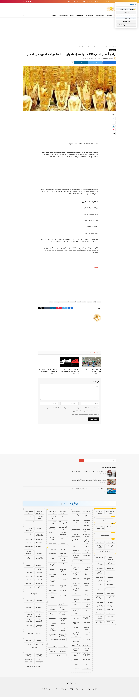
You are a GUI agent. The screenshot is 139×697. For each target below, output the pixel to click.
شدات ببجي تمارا (76, 568)
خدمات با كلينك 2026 (52, 528)
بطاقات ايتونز (76, 645)
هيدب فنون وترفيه (76, 556)
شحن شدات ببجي (86, 633)
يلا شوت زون (39, 644)
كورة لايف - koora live (39, 615)
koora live (29, 539)
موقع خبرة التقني (110, 585)
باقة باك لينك (110, 526)
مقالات (68, 1)
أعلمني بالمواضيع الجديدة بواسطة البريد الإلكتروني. (84, 414)
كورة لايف (39, 569)
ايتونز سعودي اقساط (86, 584)
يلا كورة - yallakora (28, 552)
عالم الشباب (105, 520)
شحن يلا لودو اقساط (76, 584)
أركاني (110, 613)
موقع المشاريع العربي (86, 541)
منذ (55, 301)
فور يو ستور (76, 604)
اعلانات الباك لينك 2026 (86, 535)
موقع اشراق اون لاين (99, 546)
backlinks (86, 525)
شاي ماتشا (87, 668)
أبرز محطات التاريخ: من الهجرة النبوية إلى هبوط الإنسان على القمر (70, 370)
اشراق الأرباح (99, 622)
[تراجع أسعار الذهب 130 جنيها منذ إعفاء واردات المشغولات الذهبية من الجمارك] (69, 88)
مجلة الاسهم (110, 572)
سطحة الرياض (63, 604)
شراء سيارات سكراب (52, 624)
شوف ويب (99, 568)
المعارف (110, 602)
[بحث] (23, 15)
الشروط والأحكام (64, 689)
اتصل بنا (44, 689)
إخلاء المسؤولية (74, 689)
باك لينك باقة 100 (63, 522)
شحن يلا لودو (86, 639)
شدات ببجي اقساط (86, 568)
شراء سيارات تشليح (63, 629)
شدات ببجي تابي (76, 573)
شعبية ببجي (86, 645)
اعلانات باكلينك (52, 543)
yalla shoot (52, 549)
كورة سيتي (52, 646)
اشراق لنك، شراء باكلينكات (86, 521)
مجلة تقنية (76, 546)
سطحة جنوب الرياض (63, 619)
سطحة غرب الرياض (52, 613)
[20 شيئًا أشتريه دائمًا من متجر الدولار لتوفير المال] (91, 362)
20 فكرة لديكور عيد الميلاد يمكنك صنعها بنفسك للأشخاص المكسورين (88, 480)
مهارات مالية (97, 1)
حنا (86, 664)
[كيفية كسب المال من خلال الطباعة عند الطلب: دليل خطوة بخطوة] (47, 362)
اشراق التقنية (99, 557)
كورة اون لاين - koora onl (39, 552)
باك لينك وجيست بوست (76, 535)
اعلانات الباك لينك (76, 521)
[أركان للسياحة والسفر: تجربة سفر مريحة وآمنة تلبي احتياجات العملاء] (111, 473)
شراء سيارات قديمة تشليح (58, 639)
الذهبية (79, 301)
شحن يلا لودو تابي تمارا (76, 617)
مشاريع (63, 538)
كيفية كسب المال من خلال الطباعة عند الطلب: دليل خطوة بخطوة (47, 370)
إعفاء (94, 301)
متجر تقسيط (76, 594)
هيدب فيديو (100, 602)
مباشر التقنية (99, 613)
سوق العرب (63, 516)
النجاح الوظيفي (76, 1)
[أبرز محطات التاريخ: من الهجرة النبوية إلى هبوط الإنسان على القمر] (69, 362)
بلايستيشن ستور (86, 649)
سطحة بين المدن (63, 608)
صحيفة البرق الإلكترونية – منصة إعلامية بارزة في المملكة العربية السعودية (87, 488)
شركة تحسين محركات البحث (100, 527)
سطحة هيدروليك (52, 608)
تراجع (67, 301)
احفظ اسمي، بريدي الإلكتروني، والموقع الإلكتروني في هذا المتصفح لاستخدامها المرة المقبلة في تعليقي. (72, 407)
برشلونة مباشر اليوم (29, 512)
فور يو (76, 627)
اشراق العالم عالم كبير (86, 530)
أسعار (99, 301)
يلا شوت (63, 549)
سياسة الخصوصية (53, 689)
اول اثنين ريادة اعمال (110, 512)
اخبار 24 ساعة (86, 555)
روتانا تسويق (110, 593)
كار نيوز (100, 580)
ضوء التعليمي (110, 542)
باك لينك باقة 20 (52, 517)
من (59, 301)
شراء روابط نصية (87, 515)
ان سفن (110, 563)
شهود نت (99, 609)
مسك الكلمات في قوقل (110, 558)
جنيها (63, 301)
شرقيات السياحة (99, 617)
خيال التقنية (110, 568)
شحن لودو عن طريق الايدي (76, 640)
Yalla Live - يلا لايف (29, 547)
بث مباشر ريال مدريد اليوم (52, 650)
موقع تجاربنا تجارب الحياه (63, 533)
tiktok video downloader (28, 660)
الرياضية (63, 543)
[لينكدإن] (114, 125)
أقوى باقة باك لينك (63, 528)
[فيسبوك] (114, 118)
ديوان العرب (52, 532)
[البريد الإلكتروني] (114, 133)
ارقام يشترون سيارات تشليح (63, 634)
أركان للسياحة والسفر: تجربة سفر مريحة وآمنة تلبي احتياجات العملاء (89, 471)
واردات (51, 301)
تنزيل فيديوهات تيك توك (39, 661)
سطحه (52, 604)
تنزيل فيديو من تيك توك (39, 655)
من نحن (88, 689)
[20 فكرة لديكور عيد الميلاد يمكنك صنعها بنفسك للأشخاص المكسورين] (111, 482)
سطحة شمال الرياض (63, 613)
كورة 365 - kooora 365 (39, 557)
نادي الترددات (110, 597)
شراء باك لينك (86, 511)
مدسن (99, 589)
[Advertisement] (69, 31)
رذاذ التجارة (100, 605)
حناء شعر (76, 659)
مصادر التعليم (76, 539)
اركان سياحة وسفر (105, 551)
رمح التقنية (110, 605)
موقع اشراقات (110, 545)
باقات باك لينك (76, 515)
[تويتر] (114, 122)
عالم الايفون (110, 577)
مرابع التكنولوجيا (99, 563)
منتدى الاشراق (76, 529)
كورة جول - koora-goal (39, 534)
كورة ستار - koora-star (29, 529)
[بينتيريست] (114, 129)
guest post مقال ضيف (52, 512)
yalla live (34, 522)
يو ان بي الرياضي (86, 551)
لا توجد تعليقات (92, 58)
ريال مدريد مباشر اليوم (39, 512)
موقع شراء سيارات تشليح (52, 629)
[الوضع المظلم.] (23, 1)
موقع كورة (34, 593)
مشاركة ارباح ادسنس (99, 512)
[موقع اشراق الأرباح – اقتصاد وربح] (111, 9)
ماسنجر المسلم (105, 535)
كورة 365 (63, 646)
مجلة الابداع (100, 593)
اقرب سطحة (52, 618)
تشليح (63, 623)
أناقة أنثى (99, 584)
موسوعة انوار (110, 622)
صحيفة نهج (110, 580)
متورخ (110, 589)
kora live (28, 565)
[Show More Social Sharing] (72, 62)
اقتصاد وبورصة (105, 1)
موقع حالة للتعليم (76, 551)
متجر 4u (86, 610)
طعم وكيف (110, 609)
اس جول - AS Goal (28, 557)
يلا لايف (58, 655)
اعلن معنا (82, 689)
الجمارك (89, 301)
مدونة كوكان (99, 577)
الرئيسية (113, 1)
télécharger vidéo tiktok (34, 666)
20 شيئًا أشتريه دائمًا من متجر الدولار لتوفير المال (93, 370)
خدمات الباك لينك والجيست (63, 512)
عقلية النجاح (89, 1)
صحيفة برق (100, 542)
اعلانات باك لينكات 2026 (34, 633)
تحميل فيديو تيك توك (28, 655)
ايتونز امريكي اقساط (76, 623)
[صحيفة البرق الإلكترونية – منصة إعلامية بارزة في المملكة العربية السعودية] (111, 491)
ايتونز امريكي (76, 578)
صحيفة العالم (81, 561)
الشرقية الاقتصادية (99, 572)
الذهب (84, 301)
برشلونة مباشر (52, 553)
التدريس (76, 525)
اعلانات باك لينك (52, 538)
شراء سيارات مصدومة (52, 634)
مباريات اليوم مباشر (62, 554)
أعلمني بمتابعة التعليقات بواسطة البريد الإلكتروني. (85, 411)
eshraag (105, 58)
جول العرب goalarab (63, 650)
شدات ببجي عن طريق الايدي (76, 611)
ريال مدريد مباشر (63, 559)
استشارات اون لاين (99, 597)
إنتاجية (83, 1)
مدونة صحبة (110, 616)
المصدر (96, 267)
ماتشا (76, 664)
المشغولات (73, 301)
